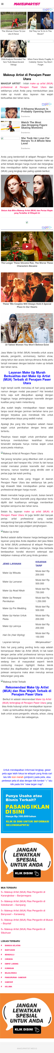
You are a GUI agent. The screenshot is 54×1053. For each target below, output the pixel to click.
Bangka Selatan (12, 945)
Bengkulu (9, 954)
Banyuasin (10, 950)
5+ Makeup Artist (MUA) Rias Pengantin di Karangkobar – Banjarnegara (23, 893)
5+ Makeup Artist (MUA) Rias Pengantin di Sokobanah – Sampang (23, 902)
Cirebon (9, 959)
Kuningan (9, 968)
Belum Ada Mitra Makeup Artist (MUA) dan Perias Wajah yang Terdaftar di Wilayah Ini (27, 211)
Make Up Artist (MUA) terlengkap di (26, 700)
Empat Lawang (11, 963)
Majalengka (11, 973)
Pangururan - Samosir (15, 977)
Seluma (8, 986)
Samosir (9, 982)
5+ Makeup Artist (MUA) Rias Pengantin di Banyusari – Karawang (23, 912)
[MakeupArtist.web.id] (27, 3)
